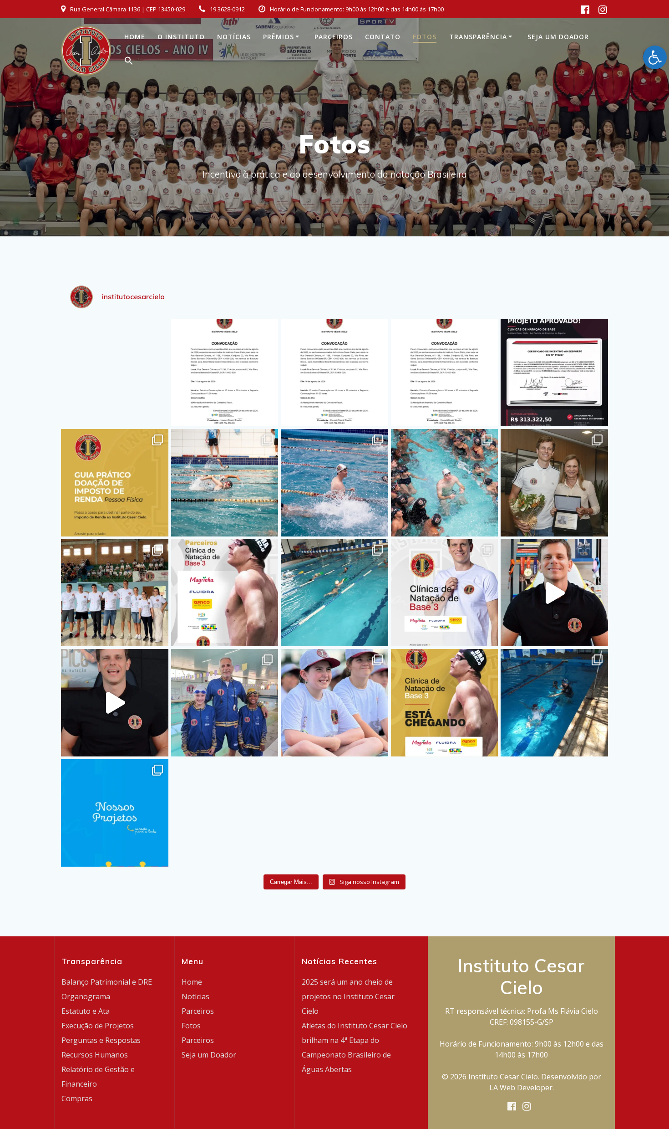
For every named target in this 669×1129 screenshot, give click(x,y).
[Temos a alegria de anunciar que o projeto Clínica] (554, 373)
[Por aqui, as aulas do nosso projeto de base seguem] (334, 593)
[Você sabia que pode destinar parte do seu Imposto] (114, 482)
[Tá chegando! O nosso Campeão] (114, 702)
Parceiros (333, 36)
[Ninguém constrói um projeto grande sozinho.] (225, 593)
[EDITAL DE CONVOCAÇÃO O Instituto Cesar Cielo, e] (444, 373)
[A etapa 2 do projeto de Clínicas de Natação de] (334, 482)
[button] (128, 62)
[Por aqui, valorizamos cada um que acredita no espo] (225, 702)
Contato (382, 36)
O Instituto (181, 36)
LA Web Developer (520, 1088)
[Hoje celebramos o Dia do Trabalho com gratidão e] (114, 593)
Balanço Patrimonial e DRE (106, 982)
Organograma (85, 996)
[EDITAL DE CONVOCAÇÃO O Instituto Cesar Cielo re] (225, 373)
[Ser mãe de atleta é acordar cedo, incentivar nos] (554, 482)
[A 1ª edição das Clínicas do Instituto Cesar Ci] (444, 482)
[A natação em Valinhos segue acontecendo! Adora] (554, 702)
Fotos (424, 36)
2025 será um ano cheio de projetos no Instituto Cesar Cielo (348, 996)
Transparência (478, 36)
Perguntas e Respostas (101, 1040)
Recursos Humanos (94, 1055)
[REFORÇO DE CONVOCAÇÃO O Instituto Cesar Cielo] (334, 373)
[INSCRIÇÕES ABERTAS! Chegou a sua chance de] (554, 593)
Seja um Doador (558, 36)
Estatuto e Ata (85, 1011)
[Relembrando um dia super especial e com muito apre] (334, 702)
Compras (76, 1098)
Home (134, 36)
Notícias (234, 36)
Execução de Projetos (97, 1026)
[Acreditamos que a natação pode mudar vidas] (114, 813)
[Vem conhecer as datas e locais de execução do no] (444, 593)
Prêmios (278, 36)
